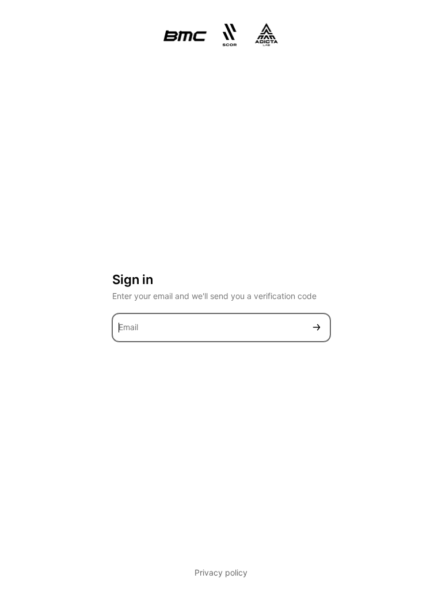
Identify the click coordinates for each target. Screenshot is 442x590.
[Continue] (316, 327)
